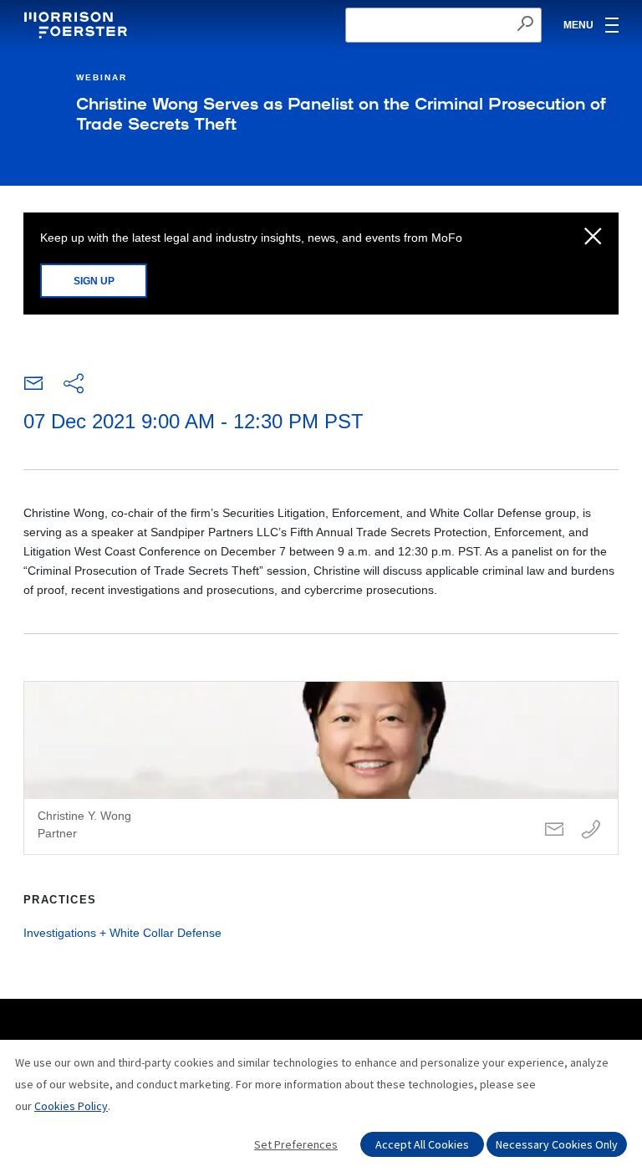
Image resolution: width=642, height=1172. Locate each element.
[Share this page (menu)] (74, 385)
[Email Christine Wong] (554, 830)
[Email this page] (33, 387)
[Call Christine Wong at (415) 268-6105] (591, 830)
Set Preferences (296, 1144)
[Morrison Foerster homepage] (78, 25)
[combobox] (443, 25)
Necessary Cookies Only (557, 1144)
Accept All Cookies (422, 1144)
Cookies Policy (71, 1105)
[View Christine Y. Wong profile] (321, 768)
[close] (593, 238)
